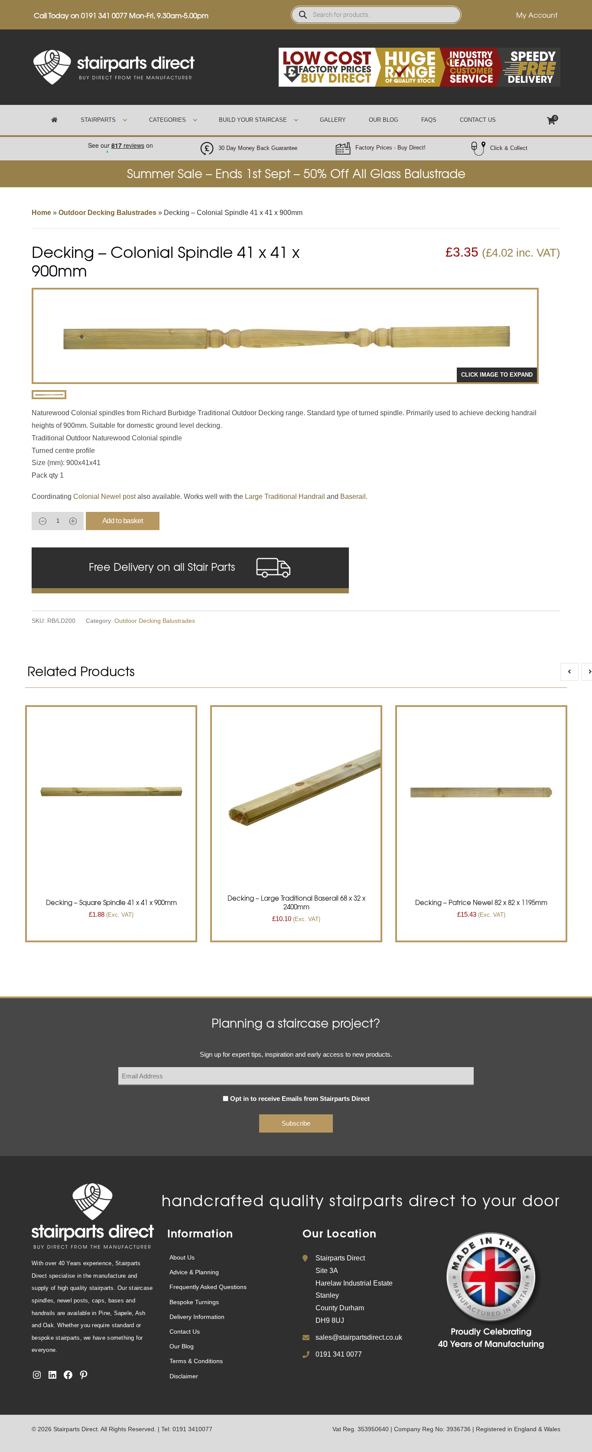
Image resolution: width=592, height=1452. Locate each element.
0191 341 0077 (104, 15)
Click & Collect (508, 148)
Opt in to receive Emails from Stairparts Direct (300, 1098)
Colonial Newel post (104, 496)
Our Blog (383, 120)
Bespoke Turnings (194, 1302)
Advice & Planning (194, 1272)
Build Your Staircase (253, 120)
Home (41, 212)
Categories (167, 120)
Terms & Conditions (196, 1361)
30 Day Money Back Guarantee (257, 148)
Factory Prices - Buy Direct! (390, 147)
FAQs (428, 120)
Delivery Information (196, 1316)
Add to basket (122, 521)
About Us (182, 1257)
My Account (536, 15)
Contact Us (478, 120)
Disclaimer (183, 1376)
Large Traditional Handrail (285, 496)
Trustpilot (120, 142)
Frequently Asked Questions (208, 1286)
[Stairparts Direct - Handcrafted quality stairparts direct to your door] (114, 66)
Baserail (353, 496)
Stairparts (98, 120)
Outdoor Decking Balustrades (107, 212)
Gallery (333, 120)
